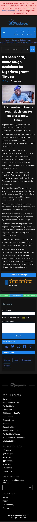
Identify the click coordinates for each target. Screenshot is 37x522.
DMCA (5, 501)
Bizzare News (8, 420)
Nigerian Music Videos (11, 431)
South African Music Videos (13, 438)
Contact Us (7, 471)
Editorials (6, 424)
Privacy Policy (8, 505)
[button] (4, 32)
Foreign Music (8, 406)
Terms (5, 498)
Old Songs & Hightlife (11, 413)
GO (32, 49)
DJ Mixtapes (8, 417)
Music (16, 360)
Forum (7, 81)
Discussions (26, 360)
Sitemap (6, 508)
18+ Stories (7, 399)
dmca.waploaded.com (10, 11)
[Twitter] (12, 346)
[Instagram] (18, 346)
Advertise (6, 464)
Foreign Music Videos (11, 434)
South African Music (11, 403)
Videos (7, 366)
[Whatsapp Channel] (7, 346)
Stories (7, 360)
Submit (18, 336)
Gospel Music (8, 410)
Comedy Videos (9, 427)
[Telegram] (30, 346)
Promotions (7, 468)
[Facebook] (24, 346)
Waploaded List (9, 441)
